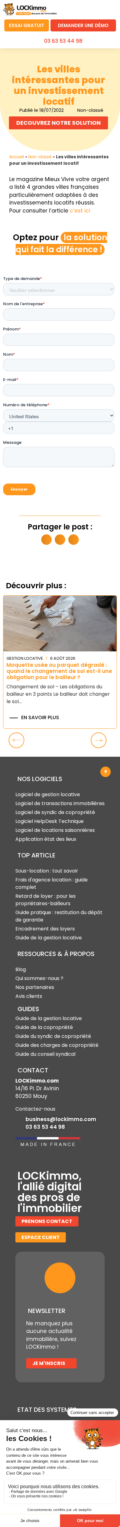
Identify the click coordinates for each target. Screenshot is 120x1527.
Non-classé (40, 157)
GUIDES (28, 1009)
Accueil (16, 157)
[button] (109, 8)
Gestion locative (24, 658)
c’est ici (80, 210)
